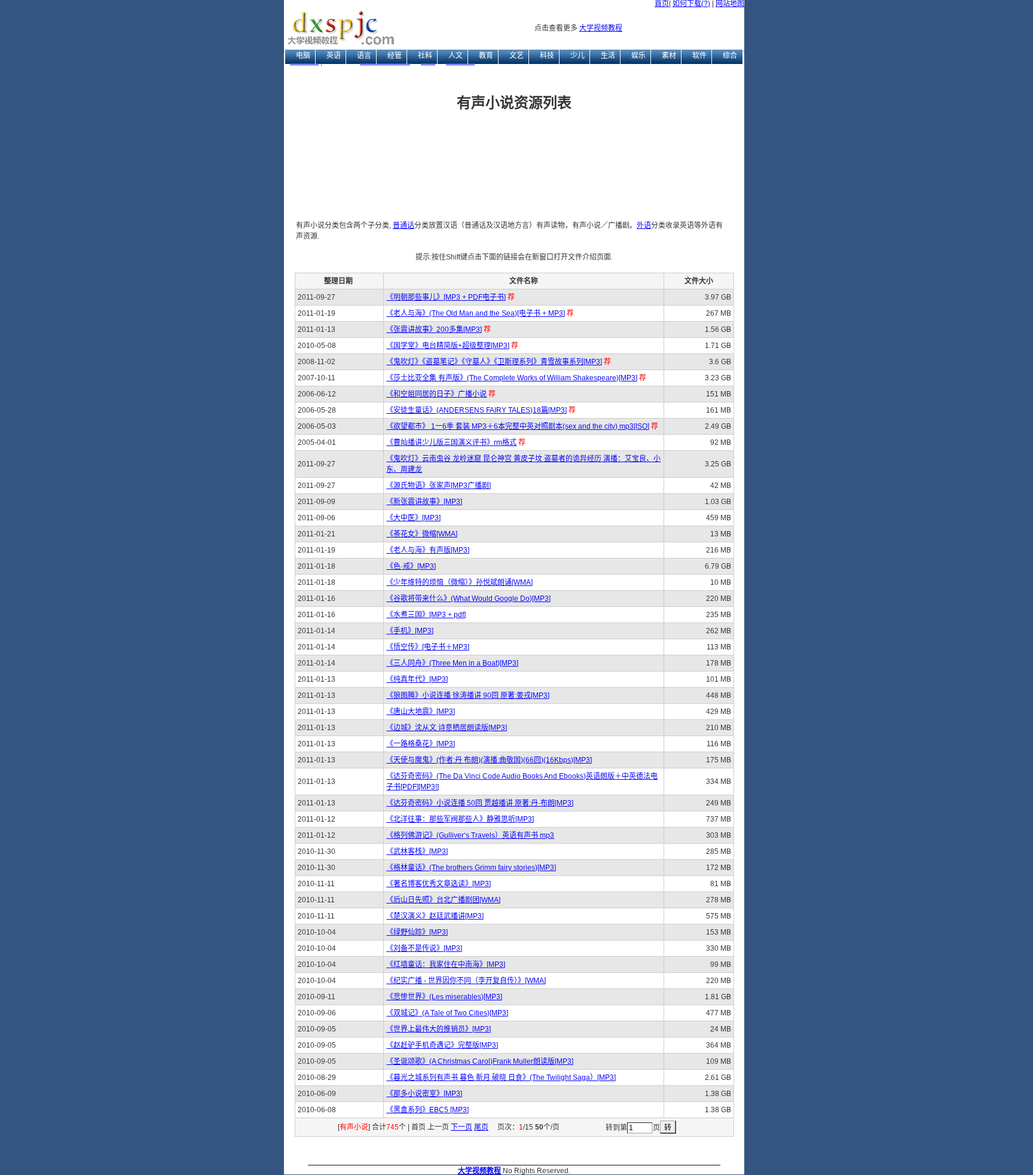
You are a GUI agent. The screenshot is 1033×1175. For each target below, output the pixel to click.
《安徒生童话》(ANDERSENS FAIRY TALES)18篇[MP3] (476, 410)
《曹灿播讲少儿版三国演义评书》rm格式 (451, 442)
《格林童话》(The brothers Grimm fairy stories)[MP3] (471, 867)
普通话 (403, 225)
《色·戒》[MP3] (411, 566)
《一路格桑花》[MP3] (420, 744)
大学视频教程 (600, 28)
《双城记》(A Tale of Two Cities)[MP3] (447, 1013)
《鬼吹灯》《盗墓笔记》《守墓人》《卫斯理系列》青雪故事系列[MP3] (494, 362)
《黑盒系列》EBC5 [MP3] (427, 1110)
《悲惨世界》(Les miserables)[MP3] (444, 997)
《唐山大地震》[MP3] (420, 711)
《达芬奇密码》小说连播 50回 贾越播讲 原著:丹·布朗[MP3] (479, 803)
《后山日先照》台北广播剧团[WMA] (443, 900)
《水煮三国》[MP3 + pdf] (426, 615)
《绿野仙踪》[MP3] (417, 932)
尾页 (481, 1127)
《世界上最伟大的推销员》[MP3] (438, 1029)
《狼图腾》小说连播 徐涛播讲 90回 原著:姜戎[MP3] (467, 695)
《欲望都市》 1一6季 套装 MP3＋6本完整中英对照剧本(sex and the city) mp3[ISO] (517, 426)
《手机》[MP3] (409, 631)
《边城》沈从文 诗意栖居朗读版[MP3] (446, 728)
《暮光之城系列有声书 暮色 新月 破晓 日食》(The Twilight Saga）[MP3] (501, 1077)
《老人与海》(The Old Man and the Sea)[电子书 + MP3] (475, 313)
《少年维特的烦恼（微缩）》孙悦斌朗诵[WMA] (459, 582)
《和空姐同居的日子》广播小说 (436, 394)
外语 (644, 225)
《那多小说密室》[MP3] (424, 1093)
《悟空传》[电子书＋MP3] (427, 647)
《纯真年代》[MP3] (417, 679)
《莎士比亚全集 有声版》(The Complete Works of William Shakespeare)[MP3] (511, 378)
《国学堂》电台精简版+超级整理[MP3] (447, 345)
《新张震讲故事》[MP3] (424, 502)
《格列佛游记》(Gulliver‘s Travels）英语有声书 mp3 (470, 835)
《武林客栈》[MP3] (417, 851)
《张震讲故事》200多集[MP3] (434, 329)
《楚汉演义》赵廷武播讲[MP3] (435, 916)
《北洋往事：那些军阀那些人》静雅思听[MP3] (460, 819)
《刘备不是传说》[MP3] (424, 948)
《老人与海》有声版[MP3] (427, 550)
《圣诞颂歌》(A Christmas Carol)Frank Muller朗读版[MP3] (479, 1061)
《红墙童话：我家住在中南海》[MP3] (445, 964)
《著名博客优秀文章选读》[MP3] (438, 884)
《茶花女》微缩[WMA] (421, 534)
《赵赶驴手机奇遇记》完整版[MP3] (442, 1045)
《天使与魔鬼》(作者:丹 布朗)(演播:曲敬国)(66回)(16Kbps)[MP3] (489, 760)
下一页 (461, 1127)
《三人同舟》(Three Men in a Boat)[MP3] (452, 663)
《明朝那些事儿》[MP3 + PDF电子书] (446, 297)
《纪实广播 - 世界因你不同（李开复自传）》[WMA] (466, 980)
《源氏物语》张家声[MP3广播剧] (438, 485)
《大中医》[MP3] (413, 518)
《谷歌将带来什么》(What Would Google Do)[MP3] (468, 598)
